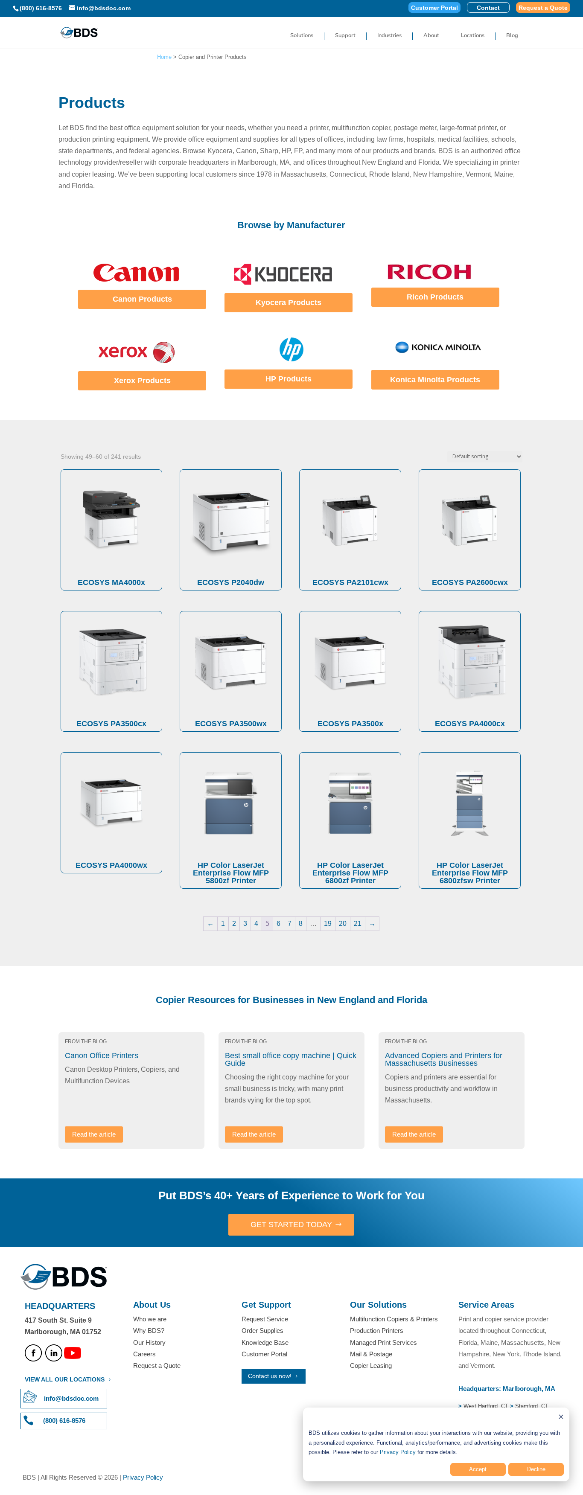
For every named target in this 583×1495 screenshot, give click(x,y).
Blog (512, 35)
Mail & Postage (371, 1354)
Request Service (265, 1319)
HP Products (288, 379)
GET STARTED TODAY (291, 1224)
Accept (478, 1469)
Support (345, 35)
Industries (389, 35)
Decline (536, 1469)
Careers (144, 1354)
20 (343, 923)
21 (357, 923)
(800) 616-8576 (41, 8)
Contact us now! (270, 1376)
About (431, 35)
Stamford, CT (530, 1406)
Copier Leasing (371, 1365)
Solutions (301, 35)
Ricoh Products (435, 297)
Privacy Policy (398, 1452)
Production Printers (376, 1330)
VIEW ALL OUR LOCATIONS (65, 1379)
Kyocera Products (288, 302)
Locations (472, 35)
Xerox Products (142, 380)
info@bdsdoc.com (71, 1398)
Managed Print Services (383, 1342)
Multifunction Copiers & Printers (394, 1319)
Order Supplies (262, 1330)
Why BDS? (148, 1330)
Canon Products (142, 299)
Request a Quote (543, 8)
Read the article (94, 1134)
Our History (149, 1342)
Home (164, 57)
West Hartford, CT (485, 1406)
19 (328, 923)
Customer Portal (434, 8)
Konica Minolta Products (435, 379)
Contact (488, 8)
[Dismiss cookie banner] (561, 1418)
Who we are (149, 1319)
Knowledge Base (265, 1342)
